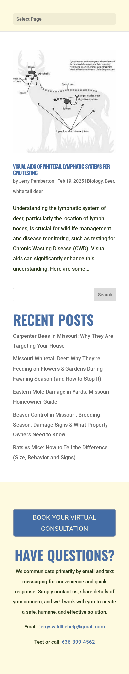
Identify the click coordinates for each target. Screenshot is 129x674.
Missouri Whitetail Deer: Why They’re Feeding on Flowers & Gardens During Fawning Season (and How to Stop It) (58, 368)
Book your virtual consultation (64, 522)
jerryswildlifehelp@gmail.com (72, 627)
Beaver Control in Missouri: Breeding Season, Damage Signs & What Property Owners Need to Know (60, 425)
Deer (109, 181)
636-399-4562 (78, 642)
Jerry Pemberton (36, 181)
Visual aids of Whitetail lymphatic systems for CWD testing (61, 169)
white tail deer (28, 191)
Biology (95, 181)
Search (105, 294)
